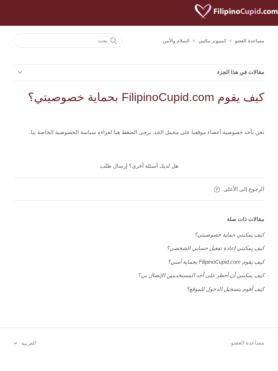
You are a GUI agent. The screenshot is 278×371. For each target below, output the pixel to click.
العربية (28, 343)
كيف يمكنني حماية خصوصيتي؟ (229, 235)
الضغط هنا (124, 132)
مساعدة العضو (249, 40)
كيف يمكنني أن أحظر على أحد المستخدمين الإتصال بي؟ (201, 275)
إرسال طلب (113, 166)
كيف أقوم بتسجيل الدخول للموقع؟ (225, 289)
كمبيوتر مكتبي (212, 40)
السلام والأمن (176, 40)
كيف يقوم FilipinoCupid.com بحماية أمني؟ (216, 262)
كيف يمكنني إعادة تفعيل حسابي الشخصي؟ (215, 248)
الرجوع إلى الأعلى (243, 189)
